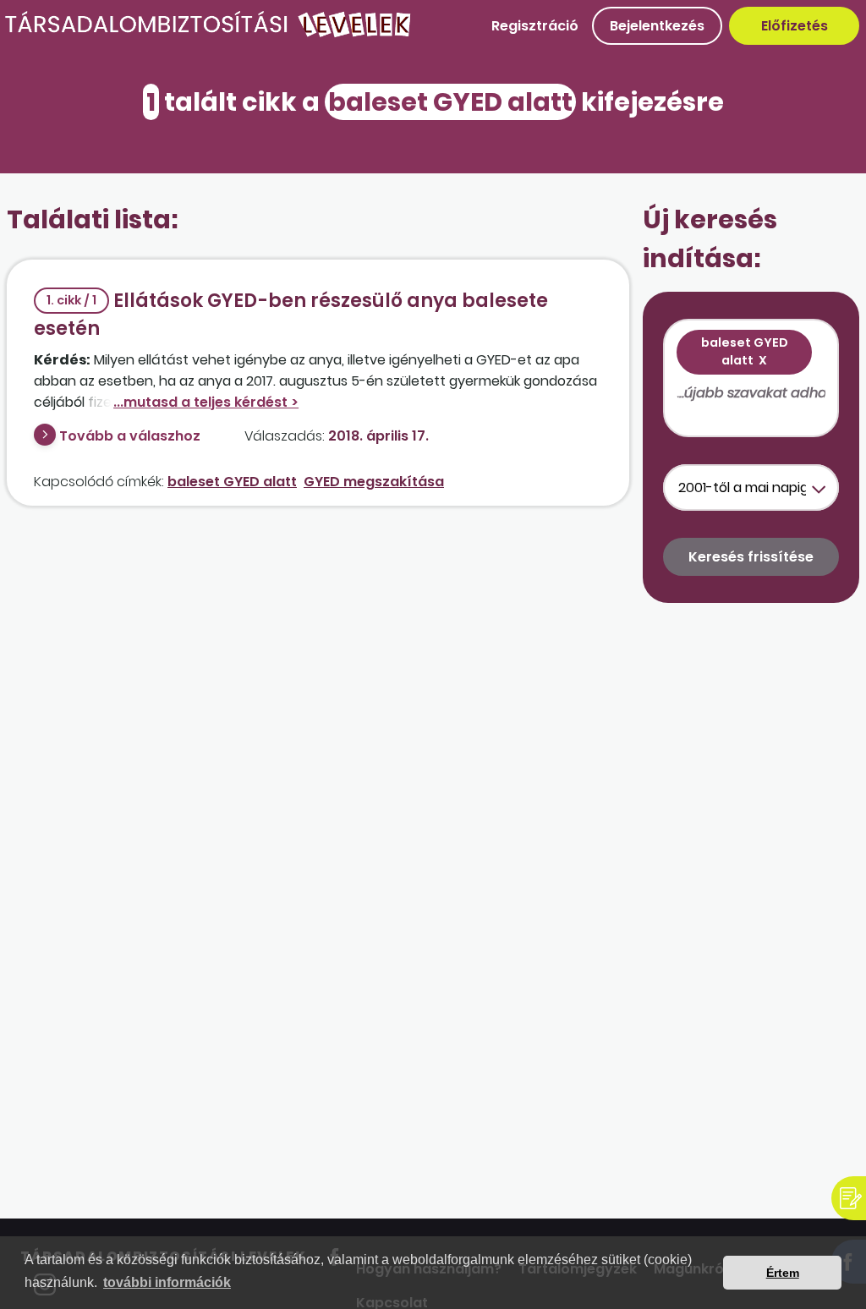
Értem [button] (782, 1272)
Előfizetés (794, 26)
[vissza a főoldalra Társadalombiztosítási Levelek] (208, 33)
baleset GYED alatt (232, 481)
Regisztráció (534, 26)
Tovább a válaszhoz (129, 436)
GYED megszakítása (374, 481)
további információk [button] (167, 1282)
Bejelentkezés (657, 26)
